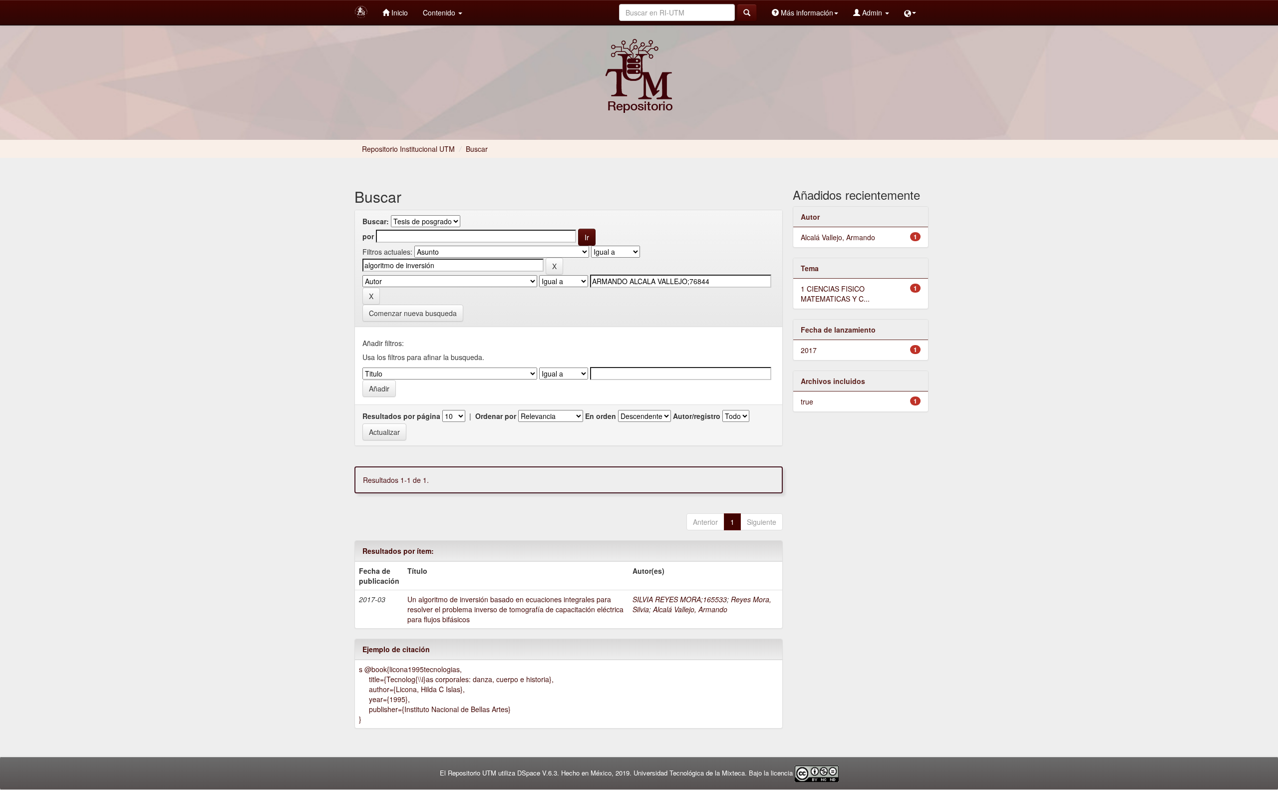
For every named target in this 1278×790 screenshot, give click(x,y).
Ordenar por (495, 416)
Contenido (440, 12)
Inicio (398, 12)
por (368, 236)
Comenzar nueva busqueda (413, 313)
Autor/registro (696, 416)
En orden (600, 416)
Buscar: (375, 221)
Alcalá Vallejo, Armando (690, 609)
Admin (872, 12)
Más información (806, 12)
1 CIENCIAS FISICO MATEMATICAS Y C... (835, 294)
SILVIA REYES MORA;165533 (680, 599)
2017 (809, 350)
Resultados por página (401, 416)
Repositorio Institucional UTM (408, 149)
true (807, 401)
